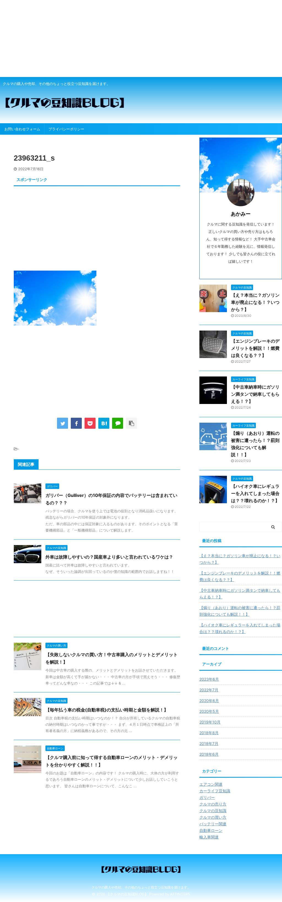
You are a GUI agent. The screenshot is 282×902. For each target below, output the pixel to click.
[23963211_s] (103, 423)
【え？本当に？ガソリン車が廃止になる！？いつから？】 (255, 302)
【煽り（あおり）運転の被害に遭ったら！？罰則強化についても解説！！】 (239, 611)
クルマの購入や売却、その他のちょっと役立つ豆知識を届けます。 (141, 887)
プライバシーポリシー (66, 129)
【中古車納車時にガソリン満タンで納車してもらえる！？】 (255, 394)
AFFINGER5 (180, 894)
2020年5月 (209, 711)
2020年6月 (209, 700)
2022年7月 (208, 690)
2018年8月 (209, 732)
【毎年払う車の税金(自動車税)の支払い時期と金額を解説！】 (106, 710)
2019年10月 (210, 722)
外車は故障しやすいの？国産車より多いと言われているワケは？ (109, 557)
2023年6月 (209, 679)
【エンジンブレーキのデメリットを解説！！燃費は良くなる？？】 (255, 348)
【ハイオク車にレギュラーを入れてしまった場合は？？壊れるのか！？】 (255, 493)
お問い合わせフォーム (22, 129)
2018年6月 (209, 754)
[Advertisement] (141, 38)
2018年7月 (208, 743)
